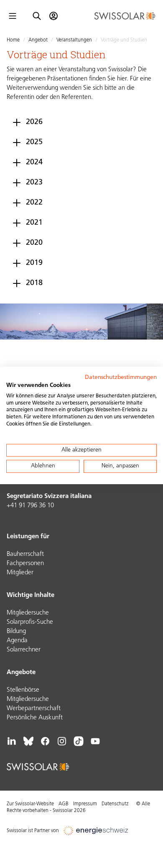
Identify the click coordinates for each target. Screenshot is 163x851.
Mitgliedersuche (28, 613)
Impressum (85, 804)
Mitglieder (20, 573)
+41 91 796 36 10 (30, 506)
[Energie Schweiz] (96, 830)
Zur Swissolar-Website (30, 804)
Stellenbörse (23, 690)
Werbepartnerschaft (34, 709)
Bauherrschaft (25, 554)
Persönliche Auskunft (35, 718)
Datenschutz (115, 804)
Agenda (17, 641)
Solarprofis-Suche (30, 622)
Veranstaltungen (74, 40)
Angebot (38, 40)
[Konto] (53, 16)
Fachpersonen (25, 563)
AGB (64, 804)
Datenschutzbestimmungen (121, 377)
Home (13, 40)
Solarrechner (24, 650)
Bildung (16, 631)
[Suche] (37, 16)
